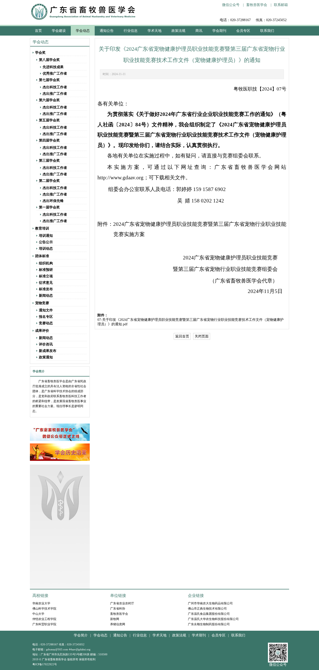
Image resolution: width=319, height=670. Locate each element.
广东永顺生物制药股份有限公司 (209, 624)
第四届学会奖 (49, 140)
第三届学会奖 (49, 160)
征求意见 (46, 283)
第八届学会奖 (49, 60)
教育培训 (42, 228)
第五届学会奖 (49, 120)
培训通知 (46, 236)
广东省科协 (117, 608)
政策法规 (178, 31)
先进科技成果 (53, 67)
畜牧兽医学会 (256, 5)
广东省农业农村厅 (122, 603)
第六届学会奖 (49, 100)
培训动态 (46, 248)
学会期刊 (219, 31)
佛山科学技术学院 (44, 608)
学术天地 (154, 31)
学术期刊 (199, 635)
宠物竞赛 (42, 303)
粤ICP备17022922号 (44, 664)
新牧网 (114, 619)
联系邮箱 (281, 5)
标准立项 (46, 276)
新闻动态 (46, 295)
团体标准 (42, 256)
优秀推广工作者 (55, 73)
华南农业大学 (41, 603)
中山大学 (38, 614)
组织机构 (46, 263)
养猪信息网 (117, 624)
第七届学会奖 (49, 80)
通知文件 (46, 310)
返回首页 (182, 336)
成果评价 (42, 331)
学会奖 (40, 52)
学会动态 (83, 31)
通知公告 (107, 31)
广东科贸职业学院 (44, 624)
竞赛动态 (46, 323)
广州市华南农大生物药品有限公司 (210, 603)
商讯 (198, 31)
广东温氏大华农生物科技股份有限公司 (213, 619)
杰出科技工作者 (55, 87)
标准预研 (46, 270)
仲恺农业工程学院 (44, 619)
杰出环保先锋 (53, 201)
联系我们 (267, 31)
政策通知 (46, 357)
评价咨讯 (46, 344)
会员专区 (243, 31)
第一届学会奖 (49, 207)
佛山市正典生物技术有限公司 (207, 608)
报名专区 (46, 317)
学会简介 (81, 635)
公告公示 (46, 242)
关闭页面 (202, 336)
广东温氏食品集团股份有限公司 (209, 614)
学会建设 (59, 31)
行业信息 (131, 31)
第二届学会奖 (49, 181)
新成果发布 (47, 351)
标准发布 (46, 289)
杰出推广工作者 (55, 94)
